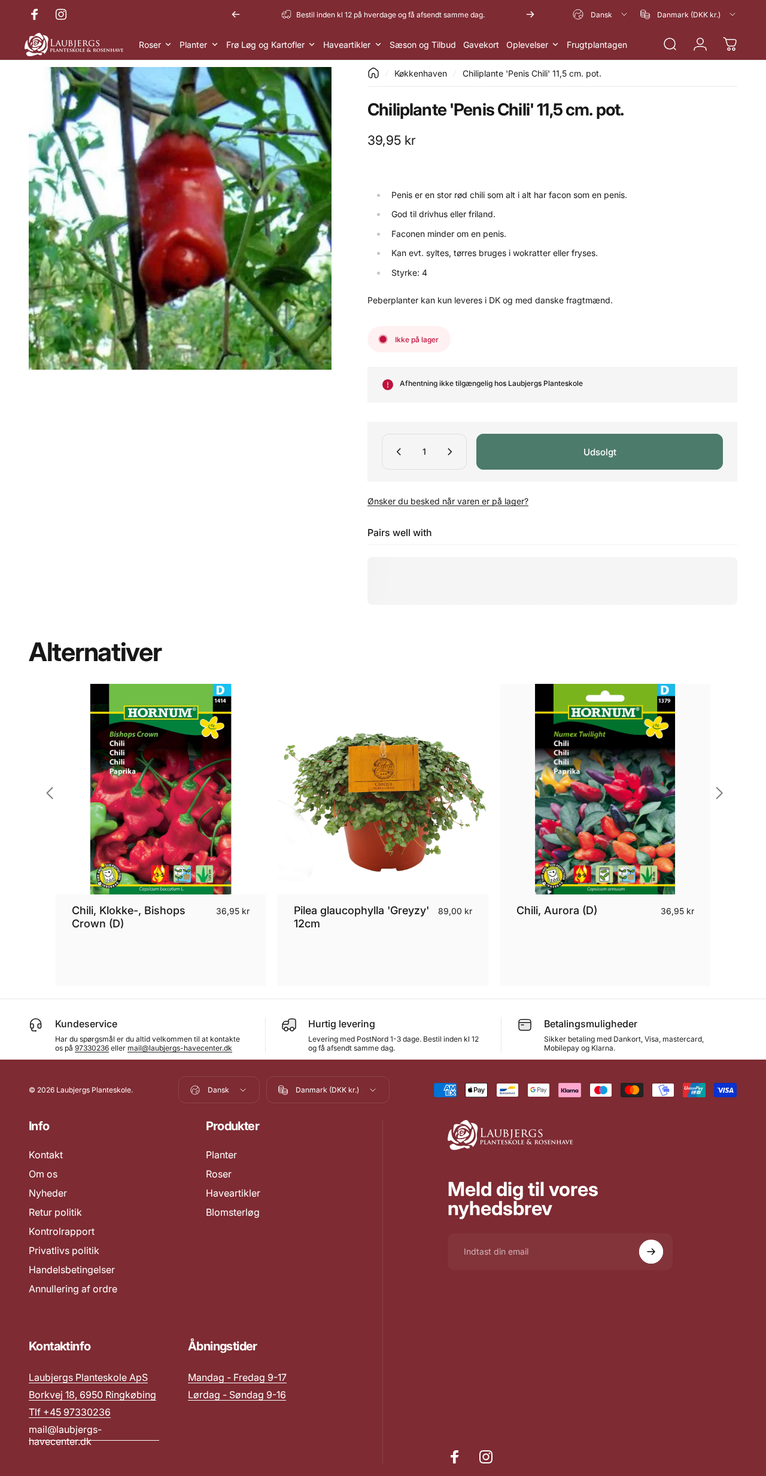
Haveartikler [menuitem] (346, 44)
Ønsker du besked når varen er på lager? (447, 501)
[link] (237, 1377)
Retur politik (55, 1212)
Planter (221, 1155)
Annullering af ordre (73, 1289)
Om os (43, 1174)
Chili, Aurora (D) (556, 910)
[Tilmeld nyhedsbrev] (651, 1252)
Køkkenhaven (420, 73)
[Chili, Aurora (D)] (605, 789)
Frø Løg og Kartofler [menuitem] (265, 44)
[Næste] (530, 14)
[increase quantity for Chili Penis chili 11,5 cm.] (452, 451)
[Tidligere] (236, 14)
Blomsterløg (233, 1212)
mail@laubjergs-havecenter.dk (179, 1047)
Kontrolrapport (62, 1231)
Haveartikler (233, 1193)
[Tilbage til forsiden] (373, 73)
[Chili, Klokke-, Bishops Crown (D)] (161, 789)
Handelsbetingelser (72, 1270)
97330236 (92, 1047)
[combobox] (601, 14)
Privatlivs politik (64, 1250)
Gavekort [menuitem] (481, 44)
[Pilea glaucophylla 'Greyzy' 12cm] (383, 789)
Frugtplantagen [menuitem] (597, 44)
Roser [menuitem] (150, 44)
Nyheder (48, 1193)
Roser (219, 1174)
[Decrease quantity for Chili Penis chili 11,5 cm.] (396, 451)
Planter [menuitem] (193, 44)
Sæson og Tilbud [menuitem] (423, 44)
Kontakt (46, 1155)
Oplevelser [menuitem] (527, 44)
